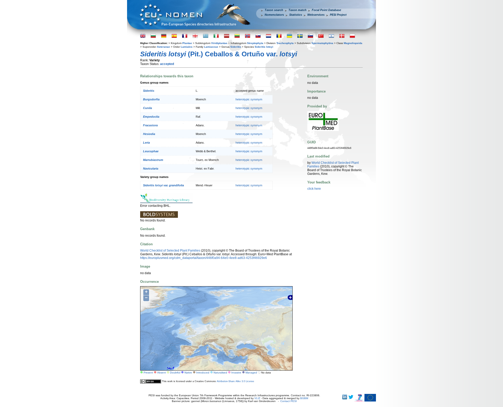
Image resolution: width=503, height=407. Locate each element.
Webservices (316, 14)
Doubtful (175, 372)
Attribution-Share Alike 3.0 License (235, 381)
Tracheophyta (285, 43)
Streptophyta (255, 43)
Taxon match (297, 10)
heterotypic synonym (249, 99)
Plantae (187, 43)
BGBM (304, 398)
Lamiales (187, 46)
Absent (161, 372)
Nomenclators (274, 14)
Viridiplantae (219, 43)
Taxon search (274, 10)
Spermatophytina (322, 43)
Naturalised (220, 372)
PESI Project (338, 14)
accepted (167, 64)
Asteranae (163, 46)
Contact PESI (288, 401)
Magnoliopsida (353, 43)
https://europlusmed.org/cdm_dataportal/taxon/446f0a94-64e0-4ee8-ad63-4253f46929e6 (203, 258)
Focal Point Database (326, 10)
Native (188, 372)
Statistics (295, 14)
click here (314, 189)
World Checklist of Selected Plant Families (170, 250)
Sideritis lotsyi (264, 46)
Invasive (236, 372)
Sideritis (235, 46)
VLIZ (257, 398)
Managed (251, 372)
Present (148, 372)
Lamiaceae (211, 46)
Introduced (202, 372)
